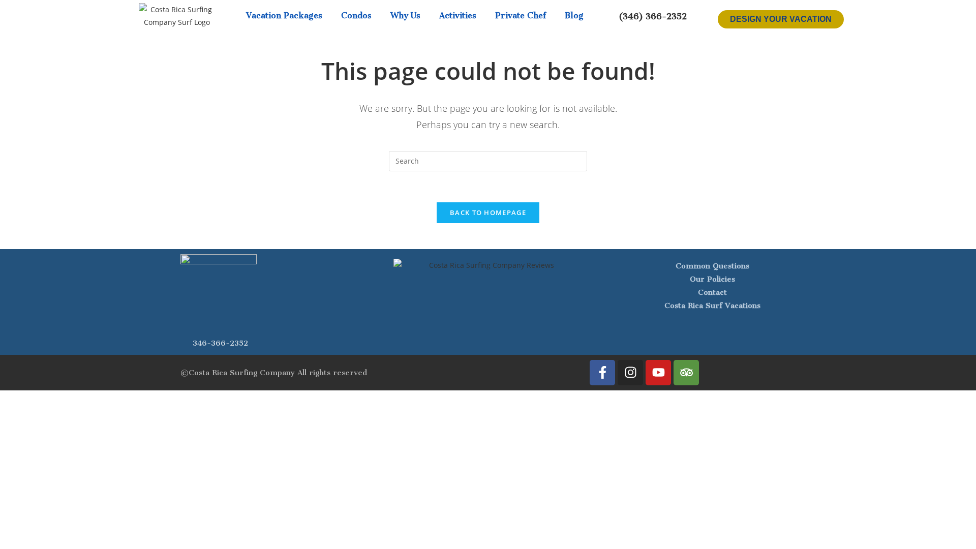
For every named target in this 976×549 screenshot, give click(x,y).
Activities (457, 15)
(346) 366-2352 (653, 16)
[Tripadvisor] (686, 372)
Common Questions (712, 265)
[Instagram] (630, 372)
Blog (574, 15)
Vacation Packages (284, 15)
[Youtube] (658, 372)
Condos (356, 15)
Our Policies (712, 279)
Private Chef (520, 15)
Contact (712, 292)
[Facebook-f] (602, 372)
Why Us (405, 15)
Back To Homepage (488, 212)
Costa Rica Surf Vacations (712, 305)
